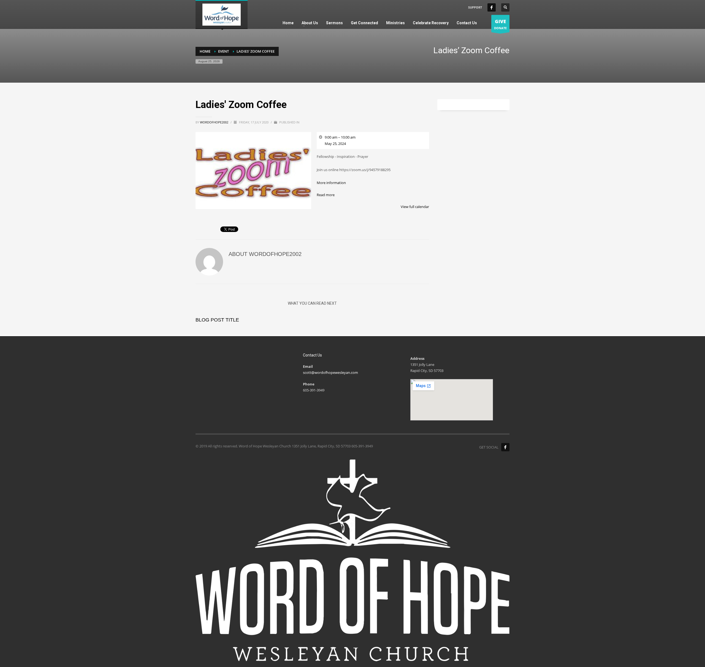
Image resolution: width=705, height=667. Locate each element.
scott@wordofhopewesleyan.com (330, 372)
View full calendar (415, 206)
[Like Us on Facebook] (505, 447)
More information (331, 182)
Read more (326, 194)
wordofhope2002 (214, 122)
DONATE (500, 24)
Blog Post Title (217, 320)
